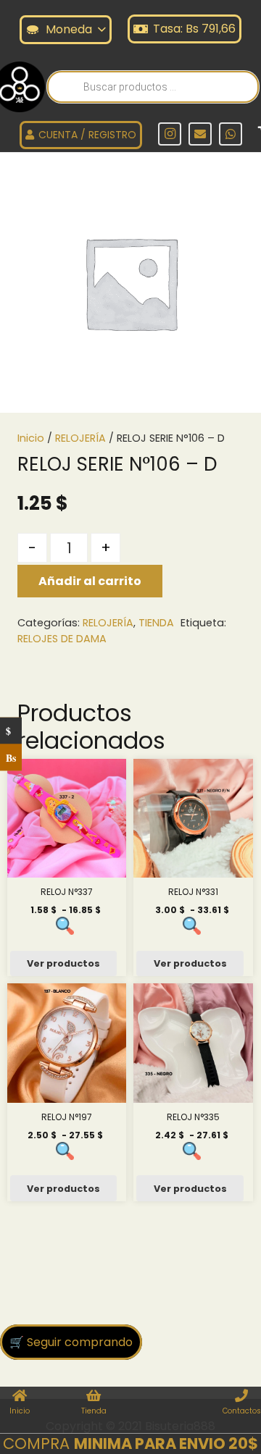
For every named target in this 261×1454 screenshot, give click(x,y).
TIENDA (156, 622)
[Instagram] (169, 134)
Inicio (30, 438)
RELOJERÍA (80, 438)
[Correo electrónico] (200, 134)
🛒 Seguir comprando (71, 1342)
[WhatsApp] (230, 134)
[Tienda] (93, 1397)
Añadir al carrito (89, 581)
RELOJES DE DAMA (62, 638)
